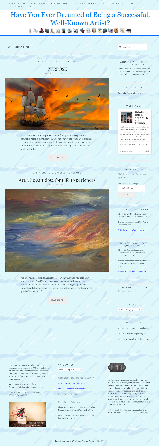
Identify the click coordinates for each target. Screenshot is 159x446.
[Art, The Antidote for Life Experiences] (57, 271)
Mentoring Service (74, 3)
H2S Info (121, 3)
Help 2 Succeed (84, 407)
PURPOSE (57, 69)
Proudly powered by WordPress (68, 441)
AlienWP (100, 441)
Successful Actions (68, 173)
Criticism (39, 173)
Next (148, 151)
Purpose (72, 62)
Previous (146, 151)
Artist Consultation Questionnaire (131, 230)
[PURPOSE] (57, 129)
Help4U (107, 3)
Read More (58, 159)
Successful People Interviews (129, 93)
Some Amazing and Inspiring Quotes (132, 334)
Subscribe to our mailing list (129, 184)
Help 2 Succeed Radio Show (69, 402)
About (21, 3)
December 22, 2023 (57, 74)
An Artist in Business (50, 62)
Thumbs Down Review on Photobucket (133, 328)
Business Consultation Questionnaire (132, 272)
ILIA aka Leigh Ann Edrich (118, 410)
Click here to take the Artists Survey (76, 378)
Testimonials (16, 6)
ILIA (91, 410)
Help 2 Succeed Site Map (68, 394)
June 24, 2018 (57, 185)
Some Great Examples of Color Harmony (134, 339)
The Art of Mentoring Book (44, 3)
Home (12, 3)
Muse (50, 173)
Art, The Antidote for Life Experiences (57, 180)
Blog (134, 3)
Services (93, 3)
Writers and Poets (143, 69)
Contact (32, 6)
